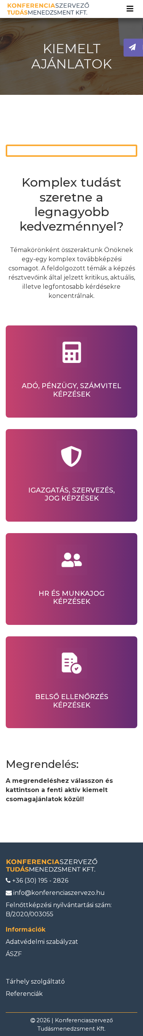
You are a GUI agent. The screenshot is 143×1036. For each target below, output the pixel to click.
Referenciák (24, 993)
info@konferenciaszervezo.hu (58, 892)
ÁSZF (14, 954)
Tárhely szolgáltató (35, 981)
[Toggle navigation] (130, 9)
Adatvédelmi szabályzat (42, 941)
